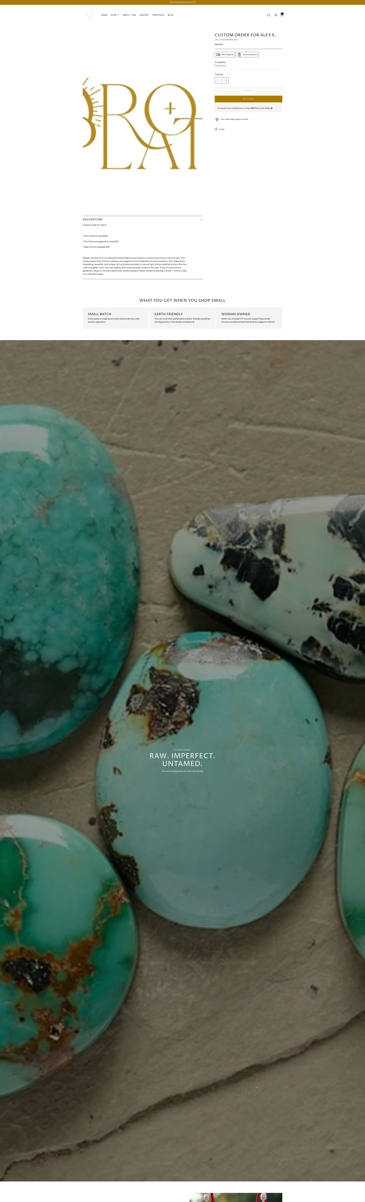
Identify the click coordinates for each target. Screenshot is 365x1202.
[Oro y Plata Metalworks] (90, 15)
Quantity (219, 74)
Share (221, 129)
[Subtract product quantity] (217, 80)
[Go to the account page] (275, 15)
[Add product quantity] (226, 80)
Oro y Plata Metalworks (226, 39)
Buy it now (248, 99)
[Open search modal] (269, 15)
